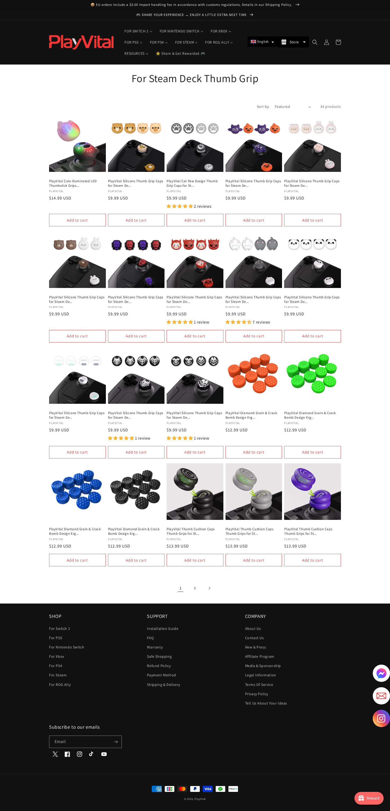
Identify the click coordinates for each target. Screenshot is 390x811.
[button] (262, 41)
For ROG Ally (60, 684)
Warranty (155, 647)
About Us (253, 628)
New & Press (255, 647)
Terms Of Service (259, 684)
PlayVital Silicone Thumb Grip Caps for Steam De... (135, 183)
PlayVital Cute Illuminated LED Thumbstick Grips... (73, 183)
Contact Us (254, 637)
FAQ (150, 637)
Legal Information (260, 675)
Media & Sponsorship (263, 665)
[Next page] (209, 588)
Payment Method (161, 675)
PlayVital (200, 799)
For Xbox (56, 656)
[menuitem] (138, 31)
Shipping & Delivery (163, 684)
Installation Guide (162, 628)
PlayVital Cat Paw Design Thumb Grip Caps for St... (192, 183)
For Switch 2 (59, 628)
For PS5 (55, 637)
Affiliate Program (259, 656)
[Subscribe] (116, 742)
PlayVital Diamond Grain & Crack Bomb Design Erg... (251, 415)
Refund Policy (159, 665)
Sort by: (263, 106)
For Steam (58, 675)
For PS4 (55, 665)
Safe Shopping (159, 656)
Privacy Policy (256, 693)
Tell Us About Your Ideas (266, 703)
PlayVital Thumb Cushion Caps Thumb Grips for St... (191, 531)
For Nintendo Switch (66, 647)
